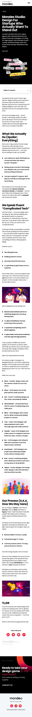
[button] (29, 3)
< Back (4, 11)
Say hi (18, 622)
